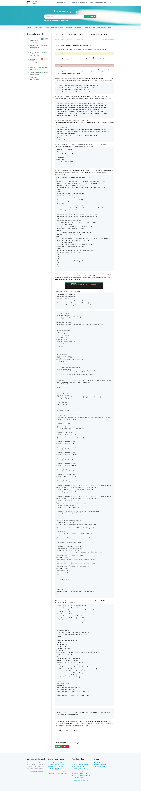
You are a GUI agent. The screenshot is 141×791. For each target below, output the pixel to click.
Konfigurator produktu (80, 766)
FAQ (111, 3)
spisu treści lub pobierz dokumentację (59, 20)
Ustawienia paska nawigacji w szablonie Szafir (35, 54)
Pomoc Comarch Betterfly (81, 770)
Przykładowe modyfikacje (68, 39)
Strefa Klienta (79, 39)
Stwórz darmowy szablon (81, 764)
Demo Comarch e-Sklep (56, 763)
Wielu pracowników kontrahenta (34, 40)
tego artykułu (103, 58)
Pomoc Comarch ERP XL (80, 773)
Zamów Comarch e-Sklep (56, 764)
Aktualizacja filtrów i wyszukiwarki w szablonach (34, 61)
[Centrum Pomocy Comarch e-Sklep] (32, 2)
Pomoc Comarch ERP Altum (82, 775)
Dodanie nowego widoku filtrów (35, 68)
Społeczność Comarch (98, 3)
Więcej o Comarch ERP (80, 768)
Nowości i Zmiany (63, 3)
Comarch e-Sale (54, 768)
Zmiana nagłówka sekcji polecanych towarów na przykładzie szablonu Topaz (35, 76)
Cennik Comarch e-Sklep (56, 766)
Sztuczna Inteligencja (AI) (81, 780)
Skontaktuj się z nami (100, 763)
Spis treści (76, 763)
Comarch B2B (53, 770)
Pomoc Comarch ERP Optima (82, 772)
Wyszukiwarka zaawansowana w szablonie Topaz (35, 47)
